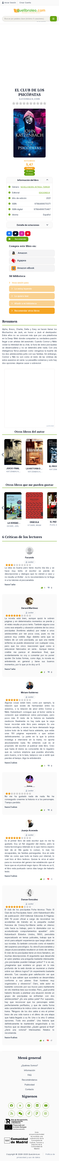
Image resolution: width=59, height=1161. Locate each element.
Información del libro (28, 180)
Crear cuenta (25, 3)
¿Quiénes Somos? (29, 1065)
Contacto (29, 1089)
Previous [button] (2, 455)
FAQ (30, 1075)
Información (29, 1070)
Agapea (21, 260)
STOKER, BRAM (34, 525)
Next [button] (56, 455)
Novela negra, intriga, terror (35, 187)
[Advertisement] (29, 56)
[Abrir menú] (53, 18)
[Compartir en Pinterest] (28, 233)
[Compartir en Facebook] (9, 233)
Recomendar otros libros (27, 310)
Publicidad (30, 1084)
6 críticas (29, 174)
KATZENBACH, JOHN (29, 98)
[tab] (29, 180)
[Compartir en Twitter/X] (15, 233)
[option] (13, 456)
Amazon (22, 252)
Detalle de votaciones (28, 225)
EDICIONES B (44, 193)
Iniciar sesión (10, 3)
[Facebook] (11, 1106)
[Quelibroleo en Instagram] (21, 233)
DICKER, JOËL (13, 526)
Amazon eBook (25, 268)
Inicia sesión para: (20, 282)
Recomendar (20, 239)
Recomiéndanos (29, 1080)
